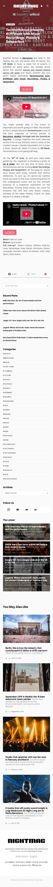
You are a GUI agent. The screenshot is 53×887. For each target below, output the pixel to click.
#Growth (7, 397)
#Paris (5, 431)
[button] (3, 6)
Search (48, 286)
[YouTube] (17, 509)
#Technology (9, 444)
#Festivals (7, 384)
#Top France (8, 449)
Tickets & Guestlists (22, 865)
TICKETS (26, 89)
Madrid (17, 136)
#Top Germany (9, 453)
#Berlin (6, 362)
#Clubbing (10, 24)
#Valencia (7, 470)
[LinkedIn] (35, 509)
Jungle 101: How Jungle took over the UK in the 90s (23, 321)
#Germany (7, 392)
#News (6, 427)
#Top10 (6, 461)
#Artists (6, 354)
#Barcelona (8, 358)
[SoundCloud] (26, 509)
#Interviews (8, 401)
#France (7, 388)
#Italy (5, 405)
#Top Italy (7, 457)
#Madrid (6, 414)
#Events (6, 380)
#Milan (6, 418)
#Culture (7, 375)
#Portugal (8, 436)
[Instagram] (8, 509)
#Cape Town (8, 367)
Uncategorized (10, 479)
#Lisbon (6, 410)
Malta (5, 474)
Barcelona (8, 136)
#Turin (6, 466)
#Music (6, 423)
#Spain (6, 440)
